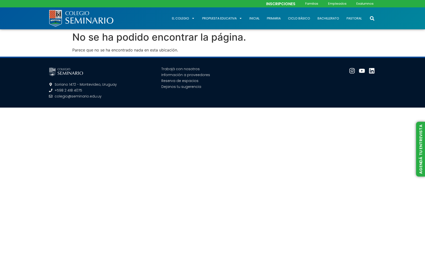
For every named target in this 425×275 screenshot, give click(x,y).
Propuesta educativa (219, 18)
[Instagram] (352, 70)
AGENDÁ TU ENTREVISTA (421, 149)
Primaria (274, 18)
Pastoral (354, 18)
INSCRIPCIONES (280, 3)
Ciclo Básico (299, 18)
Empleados (337, 3)
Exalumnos (365, 3)
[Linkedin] (371, 70)
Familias (311, 3)
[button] (372, 18)
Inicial (254, 18)
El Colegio (180, 18)
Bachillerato (328, 18)
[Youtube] (362, 70)
